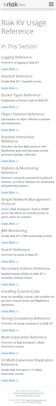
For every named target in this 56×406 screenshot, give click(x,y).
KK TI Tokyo (36, 402)
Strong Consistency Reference (25, 318)
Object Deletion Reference (22, 114)
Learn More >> (10, 68)
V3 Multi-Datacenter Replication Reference (27, 362)
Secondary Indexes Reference (25, 268)
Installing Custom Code (20, 291)
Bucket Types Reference (20, 95)
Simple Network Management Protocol (25, 201)
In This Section (19, 46)
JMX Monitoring (14, 230)
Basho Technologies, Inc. (36, 400)
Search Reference (15, 249)
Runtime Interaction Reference (17, 139)
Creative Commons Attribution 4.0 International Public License (28, 394)
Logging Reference (16, 57)
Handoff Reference (16, 76)
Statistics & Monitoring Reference (20, 170)
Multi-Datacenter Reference (24, 337)
